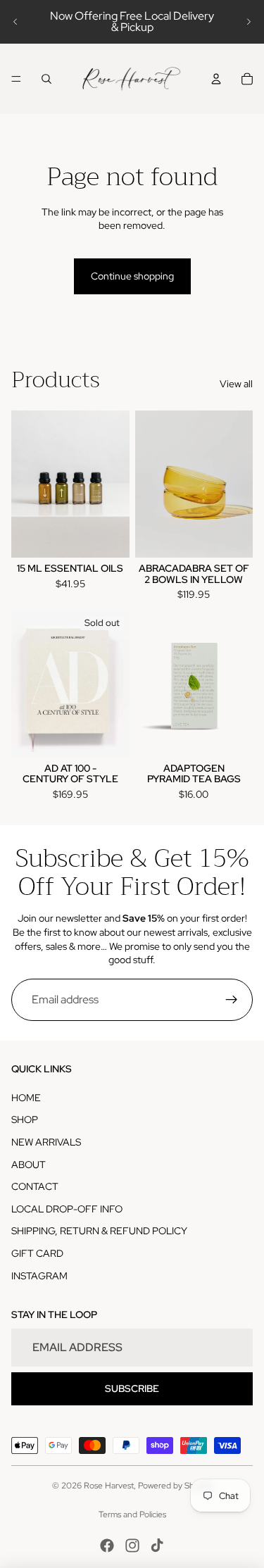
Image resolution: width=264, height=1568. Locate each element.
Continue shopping (132, 276)
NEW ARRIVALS (46, 1142)
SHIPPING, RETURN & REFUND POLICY (99, 1230)
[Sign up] (231, 1000)
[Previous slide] (15, 21)
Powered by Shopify (175, 1485)
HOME (26, 1097)
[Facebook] (107, 1545)
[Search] (46, 78)
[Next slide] (248, 21)
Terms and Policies (132, 1514)
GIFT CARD (37, 1253)
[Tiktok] (157, 1545)
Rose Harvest (109, 1485)
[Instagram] (132, 1545)
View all (236, 383)
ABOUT (28, 1164)
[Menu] (16, 79)
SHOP (24, 1119)
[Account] (216, 78)
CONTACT (34, 1186)
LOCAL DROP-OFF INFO (66, 1209)
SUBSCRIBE (132, 1388)
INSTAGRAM (39, 1275)
